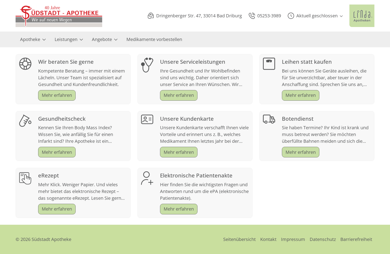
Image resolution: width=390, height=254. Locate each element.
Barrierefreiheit (356, 239)
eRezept (48, 175)
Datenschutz (323, 239)
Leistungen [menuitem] (66, 39)
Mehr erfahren (57, 95)
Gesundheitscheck (62, 118)
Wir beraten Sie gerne (66, 61)
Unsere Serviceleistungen (192, 61)
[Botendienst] (269, 119)
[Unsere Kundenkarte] (147, 119)
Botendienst (297, 118)
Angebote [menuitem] (102, 39)
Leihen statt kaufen (307, 61)
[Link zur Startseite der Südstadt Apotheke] (59, 16)
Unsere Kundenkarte (187, 118)
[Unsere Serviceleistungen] (147, 64)
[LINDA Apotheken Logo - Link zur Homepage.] (361, 16)
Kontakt (268, 239)
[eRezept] (25, 178)
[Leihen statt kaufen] (269, 63)
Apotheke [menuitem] (30, 39)
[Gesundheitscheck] (25, 120)
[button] (315, 15)
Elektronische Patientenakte (196, 175)
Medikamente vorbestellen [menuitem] (154, 39)
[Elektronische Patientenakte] (147, 178)
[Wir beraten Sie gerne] (25, 63)
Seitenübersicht (239, 239)
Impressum (293, 239)
